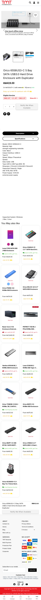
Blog (4, 529)
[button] (34, 530)
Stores (4, 527)
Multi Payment (7, 542)
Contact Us (6, 524)
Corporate (6, 551)
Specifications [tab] (20, 139)
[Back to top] (4, 574)
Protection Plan (7, 545)
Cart (20, 598)
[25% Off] (31, 314)
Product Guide (7, 548)
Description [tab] (20, 133)
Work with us (6, 532)
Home (4, 598)
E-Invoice (24, 529)
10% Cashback (29, 598)
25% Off (35, 307)
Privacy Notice (26, 524)
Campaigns (12, 598)
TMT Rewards (7, 539)
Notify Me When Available (26, 106)
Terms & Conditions (27, 527)
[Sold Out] (31, 234)
